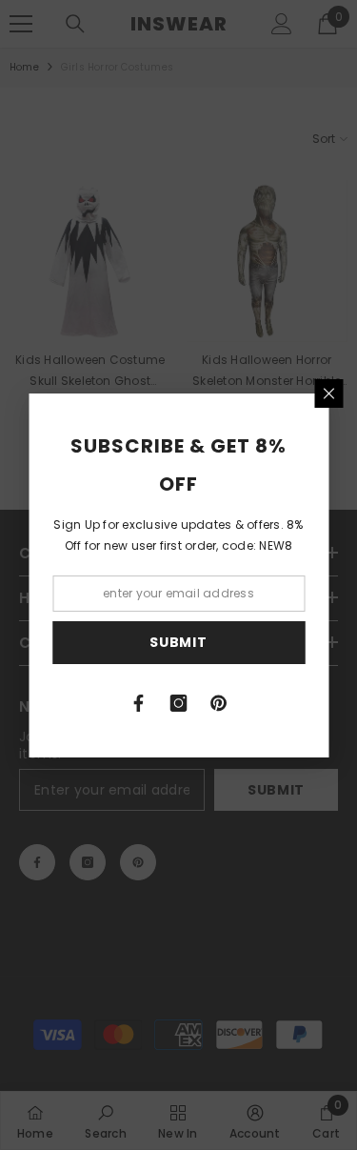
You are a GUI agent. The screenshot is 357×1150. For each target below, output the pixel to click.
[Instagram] (179, 703)
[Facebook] (139, 703)
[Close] (328, 393)
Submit (178, 642)
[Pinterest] (219, 703)
